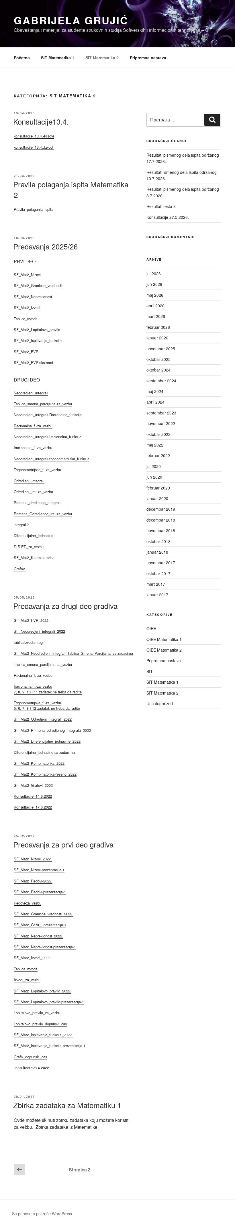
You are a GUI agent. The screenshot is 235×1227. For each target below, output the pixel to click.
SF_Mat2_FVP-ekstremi (33, 362)
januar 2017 (157, 594)
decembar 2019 (160, 509)
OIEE (151, 628)
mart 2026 (155, 316)
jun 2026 (154, 284)
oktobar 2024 (158, 370)
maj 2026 (154, 295)
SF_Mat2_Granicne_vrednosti (38, 285)
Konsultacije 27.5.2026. (167, 217)
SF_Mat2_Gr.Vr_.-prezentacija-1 (40, 924)
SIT (149, 671)
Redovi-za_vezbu (27, 903)
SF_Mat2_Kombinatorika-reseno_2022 (45, 774)
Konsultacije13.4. (40, 121)
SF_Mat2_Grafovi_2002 (33, 785)
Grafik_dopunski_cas (30, 1056)
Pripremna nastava (148, 57)
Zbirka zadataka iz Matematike (66, 1127)
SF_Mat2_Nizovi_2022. (33, 859)
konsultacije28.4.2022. (32, 1067)
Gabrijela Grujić (71, 20)
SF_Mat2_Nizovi (27, 274)
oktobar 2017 (158, 573)
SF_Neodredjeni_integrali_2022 (39, 631)
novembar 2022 (160, 423)
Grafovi (20, 568)
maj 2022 (154, 445)
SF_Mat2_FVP (26, 351)
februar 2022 (158, 455)
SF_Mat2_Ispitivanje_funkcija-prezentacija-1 (49, 1045)
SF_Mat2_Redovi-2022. (33, 881)
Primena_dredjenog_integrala (38, 502)
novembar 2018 (160, 530)
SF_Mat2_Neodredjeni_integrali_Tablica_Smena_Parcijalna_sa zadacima (73, 653)
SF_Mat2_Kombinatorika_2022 (39, 763)
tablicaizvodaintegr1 (30, 642)
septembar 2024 (161, 381)
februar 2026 (158, 327)
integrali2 (21, 524)
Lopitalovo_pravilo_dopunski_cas (40, 1024)
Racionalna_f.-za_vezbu (33, 425)
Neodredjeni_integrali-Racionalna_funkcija (48, 414)
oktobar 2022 (158, 434)
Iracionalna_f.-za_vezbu (33, 447)
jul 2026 (153, 273)
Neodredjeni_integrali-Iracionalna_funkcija (47, 436)
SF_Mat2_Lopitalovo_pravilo (37, 329)
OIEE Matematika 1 (164, 639)
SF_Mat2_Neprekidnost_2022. (38, 936)
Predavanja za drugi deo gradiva (65, 605)
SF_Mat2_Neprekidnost (33, 296)
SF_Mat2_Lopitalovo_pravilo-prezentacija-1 (49, 1001)
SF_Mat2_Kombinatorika (34, 557)
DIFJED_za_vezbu (29, 546)
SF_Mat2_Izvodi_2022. (33, 957)
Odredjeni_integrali (29, 480)
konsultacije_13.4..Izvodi (34, 147)
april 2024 (155, 402)
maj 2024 (154, 391)
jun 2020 (154, 477)
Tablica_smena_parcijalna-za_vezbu (43, 403)
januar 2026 (157, 338)
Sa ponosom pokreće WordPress (42, 1213)
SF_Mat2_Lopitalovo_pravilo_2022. (42, 991)
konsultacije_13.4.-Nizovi (34, 136)
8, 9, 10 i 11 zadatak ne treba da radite (50, 692)
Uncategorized (159, 703)
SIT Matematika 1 (57, 57)
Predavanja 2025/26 (45, 246)
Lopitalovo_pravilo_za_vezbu (37, 1012)
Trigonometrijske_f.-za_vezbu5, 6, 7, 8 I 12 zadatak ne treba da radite (47, 705)
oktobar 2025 (158, 359)
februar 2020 (158, 488)
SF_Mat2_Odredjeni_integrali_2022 (43, 719)
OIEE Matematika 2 (164, 650)
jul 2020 (153, 466)
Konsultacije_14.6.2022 (33, 796)
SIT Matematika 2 (102, 57)
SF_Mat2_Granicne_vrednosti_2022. (43, 914)
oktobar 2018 (158, 541)
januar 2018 (157, 552)
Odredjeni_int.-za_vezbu (33, 491)
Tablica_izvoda (26, 318)
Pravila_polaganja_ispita (33, 209)
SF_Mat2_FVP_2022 (31, 620)
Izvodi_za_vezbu (27, 979)
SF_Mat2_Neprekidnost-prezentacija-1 (45, 946)
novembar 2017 (160, 562)
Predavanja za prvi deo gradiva (63, 844)
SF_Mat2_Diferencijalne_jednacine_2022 (47, 741)
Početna (22, 57)
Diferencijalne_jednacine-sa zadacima (44, 752)
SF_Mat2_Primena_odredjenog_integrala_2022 (52, 730)
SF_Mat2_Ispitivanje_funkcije (38, 340)
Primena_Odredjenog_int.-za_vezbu (43, 513)
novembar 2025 (160, 348)
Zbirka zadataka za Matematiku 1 (67, 1105)
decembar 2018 (160, 520)
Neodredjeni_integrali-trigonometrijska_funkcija (51, 458)
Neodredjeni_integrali (31, 393)
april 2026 (155, 305)
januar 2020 (157, 498)
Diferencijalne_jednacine (33, 535)
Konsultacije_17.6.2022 (33, 807)
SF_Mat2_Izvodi (27, 307)
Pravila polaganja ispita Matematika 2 (70, 189)
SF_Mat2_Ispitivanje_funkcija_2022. (43, 1034)
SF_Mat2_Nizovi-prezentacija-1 (39, 869)
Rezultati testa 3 (161, 206)
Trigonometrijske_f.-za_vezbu (37, 469)
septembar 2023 (161, 413)
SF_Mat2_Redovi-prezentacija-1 (40, 891)
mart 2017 (155, 584)
